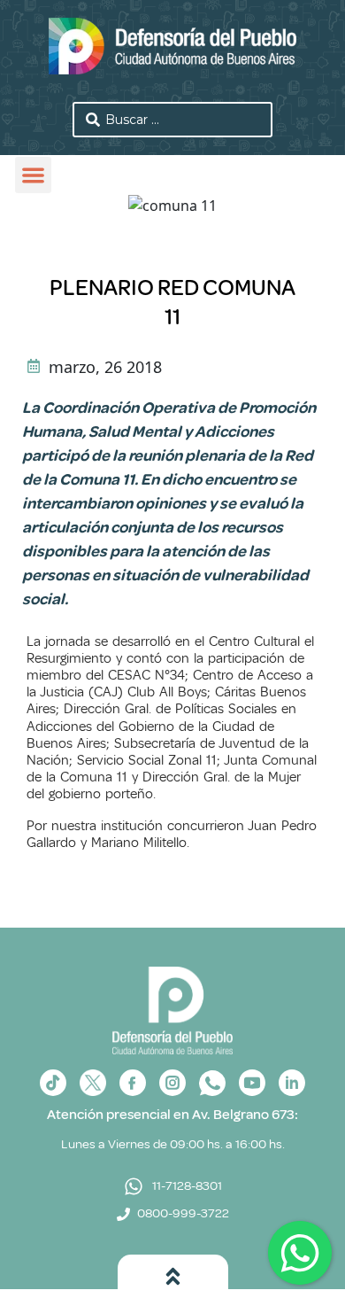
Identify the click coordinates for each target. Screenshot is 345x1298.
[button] (33, 175)
